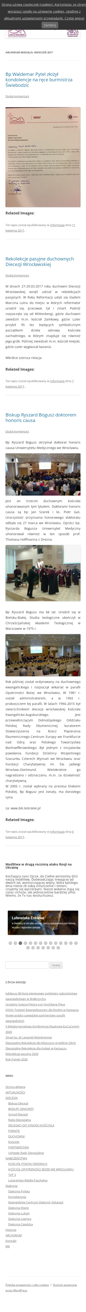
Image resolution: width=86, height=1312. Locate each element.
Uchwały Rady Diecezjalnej (26, 1153)
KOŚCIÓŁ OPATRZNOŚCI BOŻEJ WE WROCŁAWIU (41, 1169)
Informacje (57, 225)
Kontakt (11, 1241)
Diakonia (11, 1186)
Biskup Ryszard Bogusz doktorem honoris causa (41, 417)
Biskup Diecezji (18, 1103)
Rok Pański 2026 (17, 1059)
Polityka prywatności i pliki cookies (27, 1285)
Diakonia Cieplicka (20, 1224)
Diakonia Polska (19, 1191)
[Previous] (12, 886)
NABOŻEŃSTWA (16, 1158)
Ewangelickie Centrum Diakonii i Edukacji (35, 1202)
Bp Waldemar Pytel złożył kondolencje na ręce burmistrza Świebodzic (39, 79)
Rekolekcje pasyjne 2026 (22, 1054)
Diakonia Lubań (19, 1213)
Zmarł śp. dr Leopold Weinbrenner (29, 1037)
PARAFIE (14, 1131)
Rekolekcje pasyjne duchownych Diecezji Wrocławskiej (40, 261)
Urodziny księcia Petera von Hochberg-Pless (35, 1004)
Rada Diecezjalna (19, 1120)
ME (8, 1246)
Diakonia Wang (18, 1208)
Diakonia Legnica (19, 1219)
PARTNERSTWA (18, 1147)
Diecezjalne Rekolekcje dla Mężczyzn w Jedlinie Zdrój (41, 1043)
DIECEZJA (12, 1098)
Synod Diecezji (18, 1114)
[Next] (73, 886)
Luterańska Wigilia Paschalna (27, 1180)
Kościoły (13, 1142)
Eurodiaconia (17, 1197)
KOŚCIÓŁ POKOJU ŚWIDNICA (27, 1164)
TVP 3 (12, 1175)
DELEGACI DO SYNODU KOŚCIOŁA (31, 1125)
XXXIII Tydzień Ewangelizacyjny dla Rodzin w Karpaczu (42, 1010)
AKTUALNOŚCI (15, 1092)
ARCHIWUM (14, 1235)
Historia (11, 1230)
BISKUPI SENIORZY (21, 1109)
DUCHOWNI (16, 1136)
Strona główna (15, 1087)
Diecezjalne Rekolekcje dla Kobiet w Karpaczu (36, 1048)
